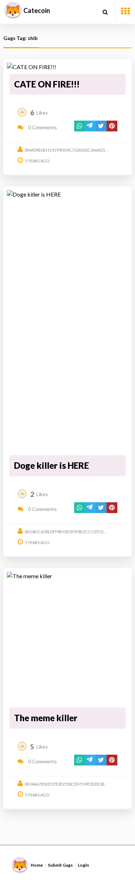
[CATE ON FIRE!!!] (67, 67)
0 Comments (42, 127)
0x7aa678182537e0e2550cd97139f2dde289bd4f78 (72, 784)
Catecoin (36, 10)
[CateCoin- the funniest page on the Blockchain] (13, 10)
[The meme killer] (67, 638)
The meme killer (45, 718)
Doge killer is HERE (51, 465)
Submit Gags (60, 865)
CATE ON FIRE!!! (47, 84)
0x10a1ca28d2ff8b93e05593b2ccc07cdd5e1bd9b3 (75, 531)
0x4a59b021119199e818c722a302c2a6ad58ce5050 (72, 150)
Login (83, 865)
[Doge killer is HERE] (67, 321)
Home (37, 865)
